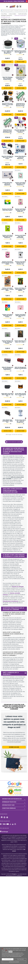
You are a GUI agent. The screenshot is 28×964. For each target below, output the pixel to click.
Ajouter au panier (7, 61)
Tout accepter (7, 959)
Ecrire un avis (14, 747)
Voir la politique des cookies (15, 956)
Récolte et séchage (18, 586)
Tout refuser (20, 959)
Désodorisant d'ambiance (10, 601)
